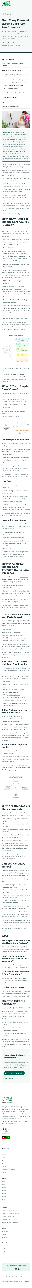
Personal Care (6, 1220)
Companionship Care (8, 1217)
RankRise (27, 1281)
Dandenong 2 (5, 1252)
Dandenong (5, 1249)
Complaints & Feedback (8, 1169)
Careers (4, 1167)
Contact (4, 1172)
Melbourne (5, 1231)
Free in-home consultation (14, 1073)
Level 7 (4, 1199)
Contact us (9, 1078)
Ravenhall (4, 1246)
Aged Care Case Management (10, 1214)
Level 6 (4, 1196)
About (3, 1158)
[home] (6, 3)
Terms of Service (16, 1276)
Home (3, 1152)
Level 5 (4, 1193)
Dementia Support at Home (9, 1211)
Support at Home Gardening (10, 1222)
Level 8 (4, 1202)
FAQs (3, 1164)
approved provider (11, 676)
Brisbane (4, 1237)
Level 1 (3, 1181)
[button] (28, 4)
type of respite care (13, 695)
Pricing (4, 1155)
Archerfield (5, 1258)
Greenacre (5, 1255)
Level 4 (4, 1190)
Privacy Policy (24, 1276)
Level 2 (4, 1184)
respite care (10, 239)
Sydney (4, 1234)
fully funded (18, 991)
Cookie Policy (8, 1276)
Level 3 (4, 1187)
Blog (3, 1161)
